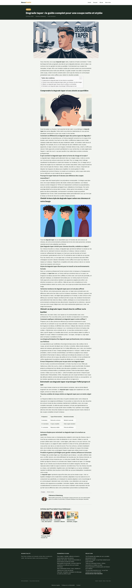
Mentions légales (56, 585)
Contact (78, 585)
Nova (26, 2)
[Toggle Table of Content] (80, 78)
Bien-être (108, 2)
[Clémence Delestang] (44, 499)
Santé (89, 2)
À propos (43, 492)
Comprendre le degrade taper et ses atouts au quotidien (57, 80)
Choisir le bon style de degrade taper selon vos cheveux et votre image (62, 82)
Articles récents (50, 492)
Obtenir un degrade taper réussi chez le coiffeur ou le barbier (59, 84)
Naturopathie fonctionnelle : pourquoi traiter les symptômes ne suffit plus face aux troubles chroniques (69, 565)
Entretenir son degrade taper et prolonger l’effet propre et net (59, 86)
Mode (101, 2)
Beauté (95, 2)
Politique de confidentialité (68, 585)
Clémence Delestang (56, 495)
